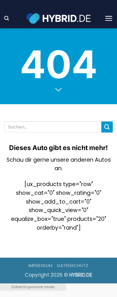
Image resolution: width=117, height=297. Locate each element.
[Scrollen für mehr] (59, 90)
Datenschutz (73, 265)
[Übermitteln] (107, 127)
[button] (6, 18)
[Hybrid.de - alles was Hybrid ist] (58, 18)
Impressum (40, 265)
